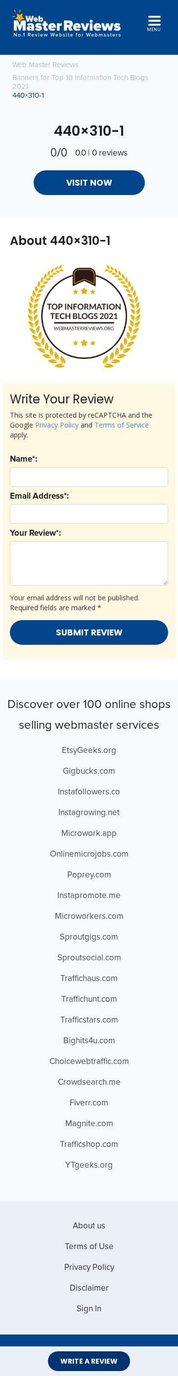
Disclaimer (89, 1288)
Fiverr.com (89, 1103)
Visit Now (89, 183)
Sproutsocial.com (89, 958)
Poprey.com (89, 875)
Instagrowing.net (89, 813)
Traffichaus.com (89, 979)
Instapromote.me (89, 896)
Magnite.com (89, 1124)
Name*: (23, 459)
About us (89, 1226)
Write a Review (89, 1361)
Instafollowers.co (89, 792)
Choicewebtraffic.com (89, 1062)
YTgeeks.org (89, 1165)
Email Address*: (39, 496)
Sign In (89, 1309)
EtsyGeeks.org (89, 751)
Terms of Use (89, 1247)
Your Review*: (35, 533)
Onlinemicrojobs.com (89, 854)
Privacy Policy (57, 425)
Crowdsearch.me (89, 1082)
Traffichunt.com (89, 999)
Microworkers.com (89, 916)
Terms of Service (121, 425)
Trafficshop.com (89, 1144)
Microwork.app (89, 833)
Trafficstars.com (89, 1020)
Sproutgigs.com (89, 937)
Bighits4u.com (89, 1041)
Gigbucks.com (89, 771)
